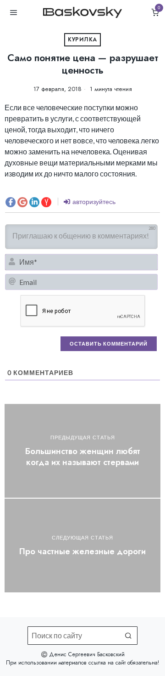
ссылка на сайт (107, 663)
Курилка (82, 39)
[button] (128, 635)
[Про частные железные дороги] (82, 545)
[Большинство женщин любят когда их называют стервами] (82, 451)
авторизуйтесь (93, 201)
